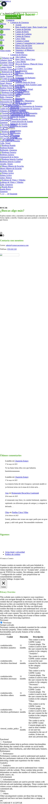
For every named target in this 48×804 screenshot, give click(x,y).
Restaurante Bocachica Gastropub (25, 493)
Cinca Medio (20, 62)
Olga (7, 512)
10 (8, 194)
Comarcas (10, 20)
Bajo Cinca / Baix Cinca (25, 59)
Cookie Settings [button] (6, 579)
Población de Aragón (18, 124)
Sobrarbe (19, 75)
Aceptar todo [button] (18, 579)
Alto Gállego (20, 57)
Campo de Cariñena (23, 34)
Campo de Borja (22, 32)
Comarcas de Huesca (18, 55)
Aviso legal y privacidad (15, 552)
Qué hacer (10, 128)
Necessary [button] (4, 620)
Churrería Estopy (22, 461)
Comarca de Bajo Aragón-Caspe (28, 85)
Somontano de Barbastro (25, 78)
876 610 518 (12, 249)
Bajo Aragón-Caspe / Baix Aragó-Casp (31, 27)
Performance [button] (5, 751)
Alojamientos (15, 131)
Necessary (7, 623)
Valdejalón (19, 52)
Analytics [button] (4, 763)
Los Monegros (21, 71)
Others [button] (2, 791)
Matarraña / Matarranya (24, 101)
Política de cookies (12, 554)
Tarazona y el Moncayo (24, 50)
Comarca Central (22, 41)
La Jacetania (20, 66)
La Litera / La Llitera (23, 68)
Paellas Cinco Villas (20, 512)
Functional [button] (4, 739)
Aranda (18, 25)
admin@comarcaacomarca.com (17, 245)
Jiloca (17, 96)
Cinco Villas (20, 38)
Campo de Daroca (22, 36)
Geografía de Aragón (18, 119)
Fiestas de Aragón (17, 117)
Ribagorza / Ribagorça (24, 73)
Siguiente (13, 194)
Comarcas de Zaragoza (19, 22)
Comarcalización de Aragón (21, 121)
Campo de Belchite (23, 29)
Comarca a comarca (14, 8)
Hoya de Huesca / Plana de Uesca (29, 64)
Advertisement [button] (6, 777)
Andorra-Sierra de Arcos (25, 82)
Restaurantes (15, 133)
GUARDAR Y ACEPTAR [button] (11, 803)
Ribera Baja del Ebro (23, 48)
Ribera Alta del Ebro (23, 45)
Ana (7, 493)
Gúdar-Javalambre (22, 94)
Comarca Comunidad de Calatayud (29, 43)
